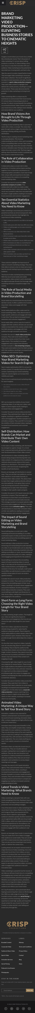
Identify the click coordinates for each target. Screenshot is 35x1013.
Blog (20, 959)
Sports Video (5, 955)
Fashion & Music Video (8, 951)
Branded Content (6, 942)
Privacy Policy (23, 951)
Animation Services (7, 959)
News (20, 964)
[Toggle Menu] (3, 2)
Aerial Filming (5, 964)
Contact (21, 955)
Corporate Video (6, 946)
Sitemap (21, 942)
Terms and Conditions (25, 946)
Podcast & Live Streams (8, 968)
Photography (5, 972)
